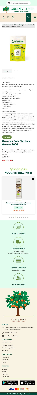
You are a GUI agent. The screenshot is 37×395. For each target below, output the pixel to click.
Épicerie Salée (13, 25)
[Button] (3, 17)
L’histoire (5, 369)
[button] (34, 32)
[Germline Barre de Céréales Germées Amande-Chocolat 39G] (18, 188)
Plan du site (5, 376)
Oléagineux (22, 25)
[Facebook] (14, 320)
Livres (4, 362)
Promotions (5, 357)
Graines (30, 25)
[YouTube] (23, 320)
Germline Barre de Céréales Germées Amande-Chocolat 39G (18, 203)
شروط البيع (5, 350)
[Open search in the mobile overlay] (18, 3)
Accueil (4, 25)
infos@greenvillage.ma (11, 336)
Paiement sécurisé (7, 345)
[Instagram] (19, 320)
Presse (4, 371)
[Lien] (18, 9)
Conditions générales (8, 348)
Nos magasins (6, 343)
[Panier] (28, 17)
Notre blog (5, 374)
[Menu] (35, 17)
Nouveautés (5, 360)
